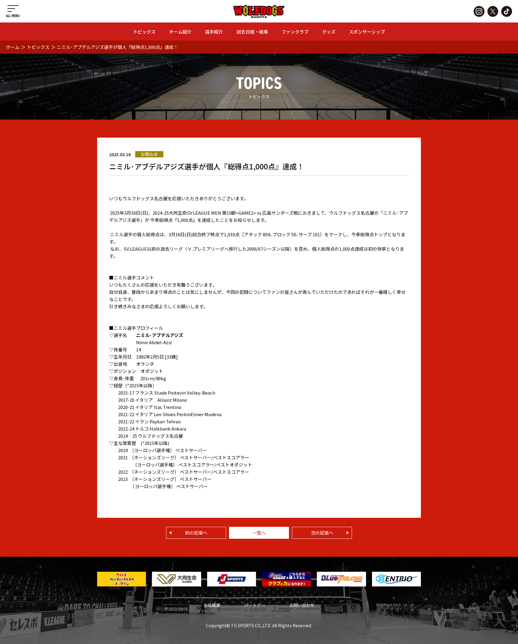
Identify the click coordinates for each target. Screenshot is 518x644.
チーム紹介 (180, 31)
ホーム (12, 47)
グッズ (328, 31)
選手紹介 (214, 31)
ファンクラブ (294, 31)
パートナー (254, 605)
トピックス (144, 31)
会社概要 (212, 605)
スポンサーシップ (367, 31)
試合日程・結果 (252, 31)
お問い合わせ (301, 605)
